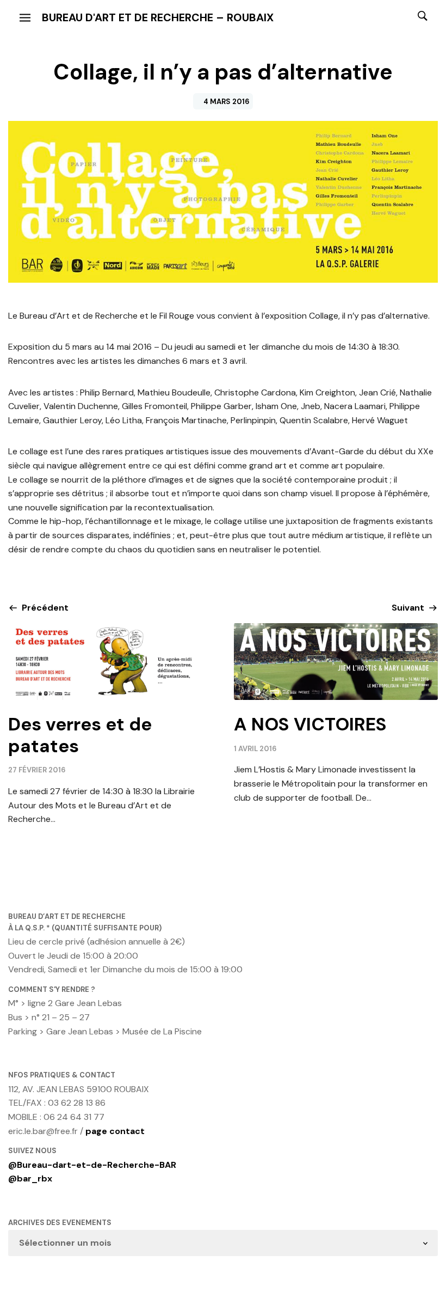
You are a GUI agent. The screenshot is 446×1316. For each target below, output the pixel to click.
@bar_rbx (30, 1178)
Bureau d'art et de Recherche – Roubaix (158, 17)
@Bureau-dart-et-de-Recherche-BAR (92, 1165)
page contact (115, 1131)
